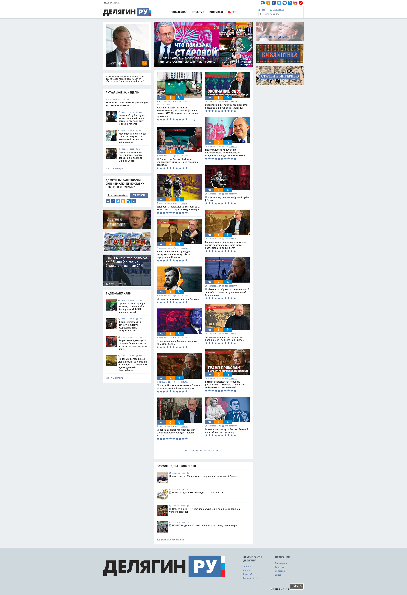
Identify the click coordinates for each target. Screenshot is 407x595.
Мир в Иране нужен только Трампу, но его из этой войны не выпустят (178, 387)
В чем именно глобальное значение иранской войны (177, 342)
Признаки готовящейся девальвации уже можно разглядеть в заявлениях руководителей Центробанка (132, 364)
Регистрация (278, 10)
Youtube (247, 566)
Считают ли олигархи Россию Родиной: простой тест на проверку (227, 431)
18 (212, 450)
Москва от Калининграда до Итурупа (178, 299)
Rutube (246, 570)
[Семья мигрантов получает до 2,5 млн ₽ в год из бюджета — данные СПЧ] (127, 270)
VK (108, 201)
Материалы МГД (163, 104)
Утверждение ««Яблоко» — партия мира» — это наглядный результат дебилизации (132, 138)
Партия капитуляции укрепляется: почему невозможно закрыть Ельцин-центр (130, 156)
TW (118, 201)
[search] (260, 14)
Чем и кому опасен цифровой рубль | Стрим (227, 199)
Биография (115, 63)
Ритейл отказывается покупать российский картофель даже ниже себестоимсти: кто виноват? (225, 384)
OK (123, 201)
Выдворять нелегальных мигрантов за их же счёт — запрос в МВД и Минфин (178, 208)
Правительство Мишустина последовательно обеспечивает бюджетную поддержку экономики (225, 152)
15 (201, 450)
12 (189, 450)
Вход (264, 10)
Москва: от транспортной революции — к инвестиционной (127, 104)
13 (193, 450)
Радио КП (247, 574)
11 (186, 450)
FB (113, 201)
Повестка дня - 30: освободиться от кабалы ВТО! (199, 492)
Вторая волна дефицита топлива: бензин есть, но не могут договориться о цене (132, 344)
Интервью (216, 12)
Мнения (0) (133, 201)
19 (216, 450)
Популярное (179, 12)
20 (220, 450)
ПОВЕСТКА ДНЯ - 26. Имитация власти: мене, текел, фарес (205, 525)
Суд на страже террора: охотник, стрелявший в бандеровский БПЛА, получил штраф (131, 308)
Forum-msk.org (250, 578)
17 (209, 450)
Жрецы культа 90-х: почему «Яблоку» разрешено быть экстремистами (129, 326)
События (198, 12)
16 (205, 450)
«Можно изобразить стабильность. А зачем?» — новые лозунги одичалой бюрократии (227, 292)
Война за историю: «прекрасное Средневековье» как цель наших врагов (176, 432)
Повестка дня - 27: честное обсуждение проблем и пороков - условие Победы (205, 510)
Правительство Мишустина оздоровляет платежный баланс (203, 476)
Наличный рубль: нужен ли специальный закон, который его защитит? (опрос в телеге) (132, 119)
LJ (129, 201)
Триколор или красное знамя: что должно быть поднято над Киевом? (225, 338)
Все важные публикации (170, 540)
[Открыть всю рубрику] (280, 31)
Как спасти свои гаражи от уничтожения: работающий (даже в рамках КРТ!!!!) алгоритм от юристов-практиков (178, 112)
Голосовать (139, 195)
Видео (232, 12)
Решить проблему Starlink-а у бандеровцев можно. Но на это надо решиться (177, 162)
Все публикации (115, 168)
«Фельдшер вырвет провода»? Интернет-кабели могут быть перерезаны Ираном (174, 254)
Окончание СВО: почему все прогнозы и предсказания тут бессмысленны (227, 106)
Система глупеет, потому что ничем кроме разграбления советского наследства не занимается (225, 245)
